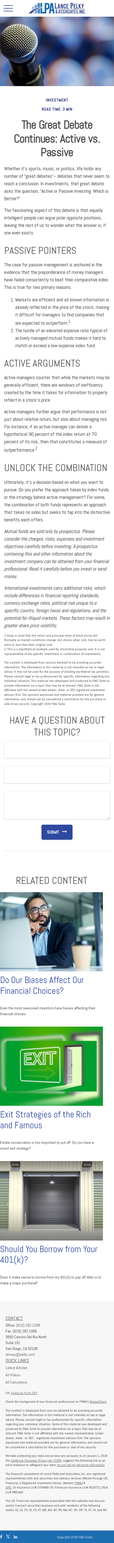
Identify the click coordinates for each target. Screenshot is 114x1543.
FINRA (78, 1483)
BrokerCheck (98, 1402)
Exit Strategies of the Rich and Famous (45, 1120)
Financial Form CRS (24, 1393)
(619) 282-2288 (28, 1325)
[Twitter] (8, 1537)
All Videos (13, 1374)
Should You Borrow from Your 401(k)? (48, 1254)
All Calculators (16, 1382)
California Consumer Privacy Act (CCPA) (36, 1460)
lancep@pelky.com (20, 1354)
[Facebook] (1, 1537)
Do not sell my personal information (81, 1465)
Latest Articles (16, 1367)
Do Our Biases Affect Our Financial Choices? (42, 985)
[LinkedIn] (15, 1537)
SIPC (8, 1487)
